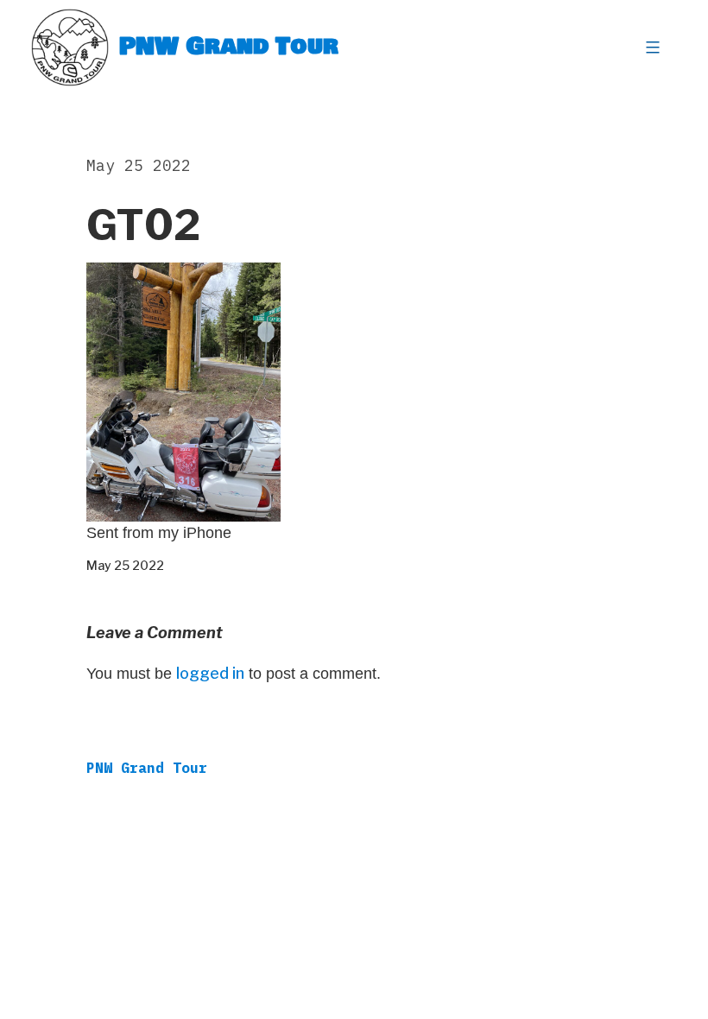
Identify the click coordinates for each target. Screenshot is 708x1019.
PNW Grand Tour (228, 47)
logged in (210, 673)
